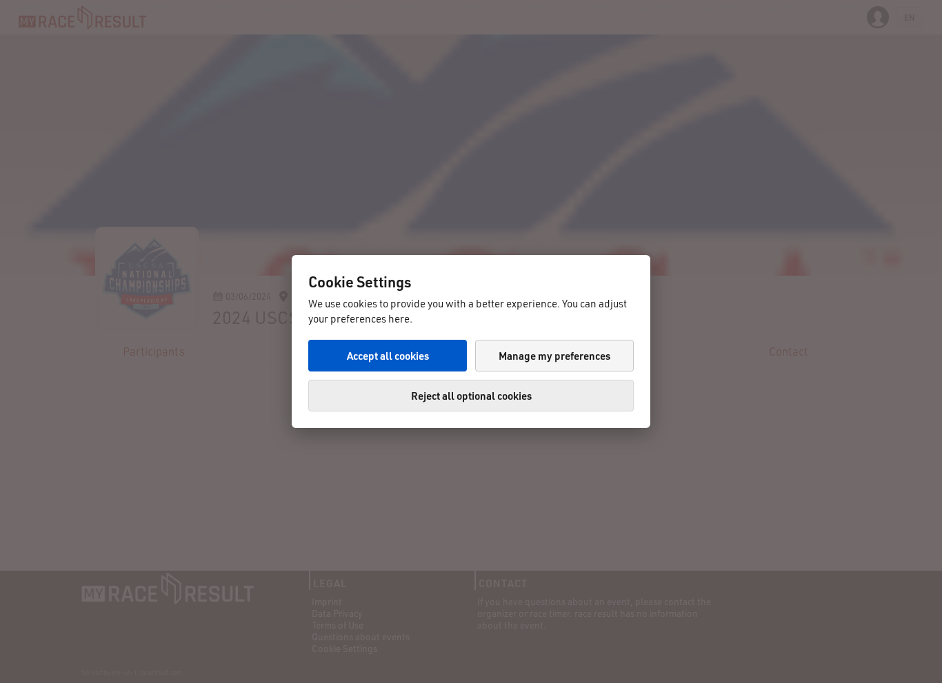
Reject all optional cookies (471, 395)
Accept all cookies (388, 356)
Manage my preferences (554, 356)
